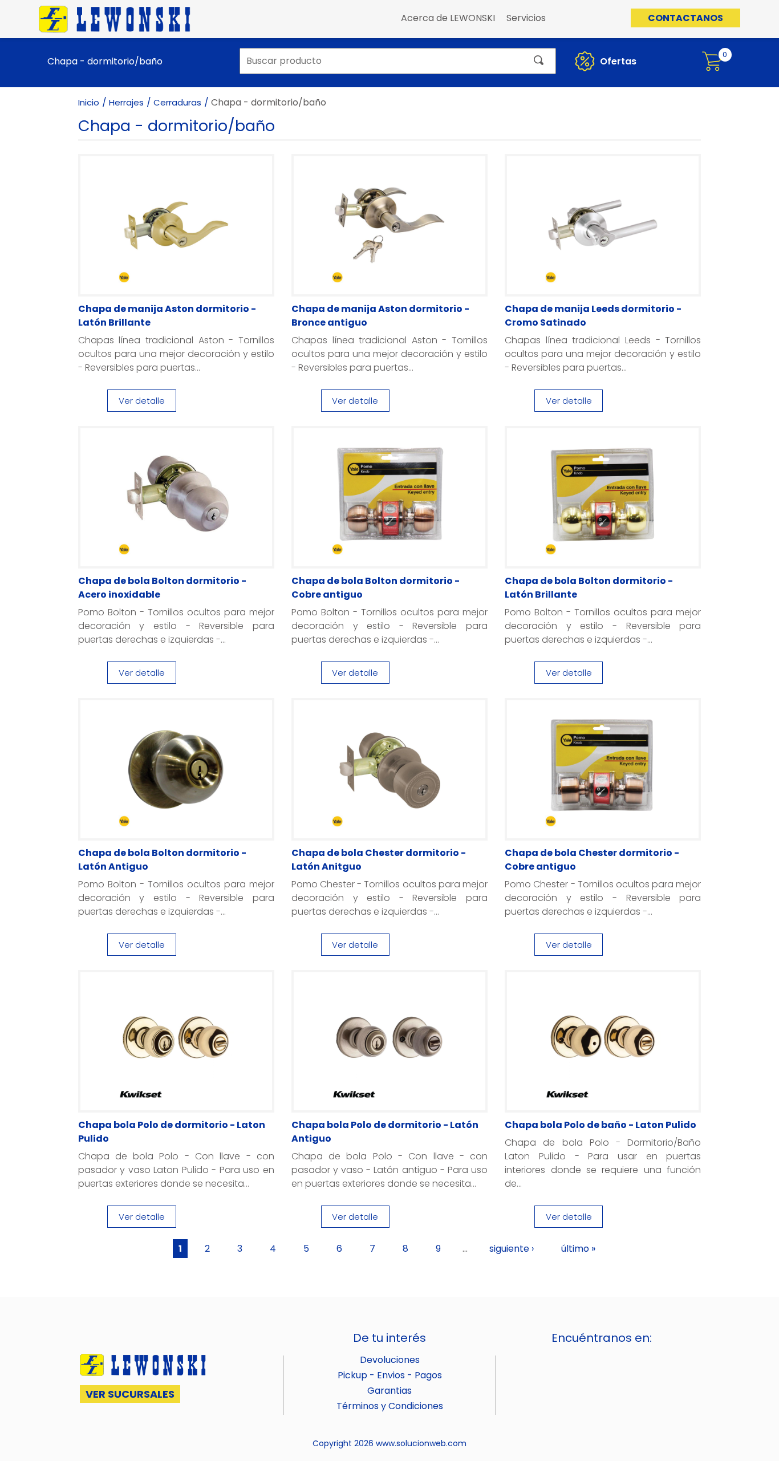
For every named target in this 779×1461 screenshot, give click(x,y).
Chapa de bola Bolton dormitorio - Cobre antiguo (375, 587)
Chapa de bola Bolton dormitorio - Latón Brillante (589, 587)
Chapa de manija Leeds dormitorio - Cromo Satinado (593, 315)
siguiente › (511, 1248)
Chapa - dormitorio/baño (105, 61)
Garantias (389, 1390)
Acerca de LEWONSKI (448, 18)
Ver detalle (142, 401)
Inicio (88, 102)
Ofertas (617, 61)
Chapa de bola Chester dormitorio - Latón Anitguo (378, 859)
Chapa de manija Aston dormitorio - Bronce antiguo (380, 315)
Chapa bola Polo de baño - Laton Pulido (600, 1124)
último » (578, 1248)
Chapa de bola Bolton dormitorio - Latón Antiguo (162, 859)
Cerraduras (177, 102)
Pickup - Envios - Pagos (390, 1375)
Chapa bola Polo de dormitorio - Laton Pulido (171, 1131)
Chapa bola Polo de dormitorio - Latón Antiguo (384, 1131)
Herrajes (126, 102)
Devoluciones (390, 1359)
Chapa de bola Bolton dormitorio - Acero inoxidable (162, 587)
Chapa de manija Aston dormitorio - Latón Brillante (167, 315)
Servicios (526, 18)
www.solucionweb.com (421, 1443)
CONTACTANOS (685, 18)
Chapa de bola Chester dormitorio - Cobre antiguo (592, 859)
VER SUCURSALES (130, 1394)
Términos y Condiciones (389, 1406)
